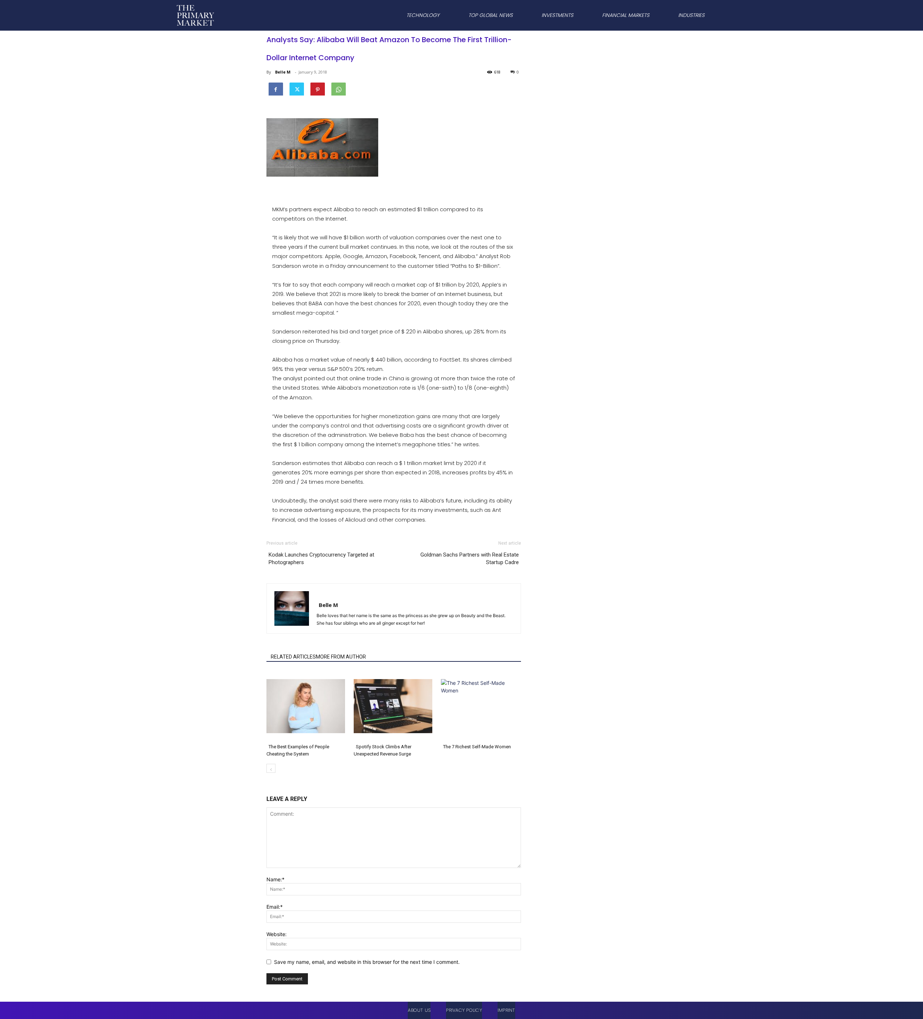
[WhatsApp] (338, 88)
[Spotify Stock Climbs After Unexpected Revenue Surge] (393, 706)
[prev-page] (270, 768)
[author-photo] (311, 594)
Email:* (274, 907)
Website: (276, 934)
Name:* (275, 879)
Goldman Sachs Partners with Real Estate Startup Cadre (469, 558)
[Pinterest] (317, 88)
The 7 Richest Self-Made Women (477, 746)
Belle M (283, 72)
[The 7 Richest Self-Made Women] (481, 706)
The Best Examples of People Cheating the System (297, 750)
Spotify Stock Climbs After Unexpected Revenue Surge (382, 750)
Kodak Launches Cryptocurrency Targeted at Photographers (321, 558)
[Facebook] (275, 88)
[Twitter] (296, 88)
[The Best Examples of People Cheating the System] (306, 706)
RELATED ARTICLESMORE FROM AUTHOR (318, 657)
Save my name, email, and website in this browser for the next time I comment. (367, 962)
